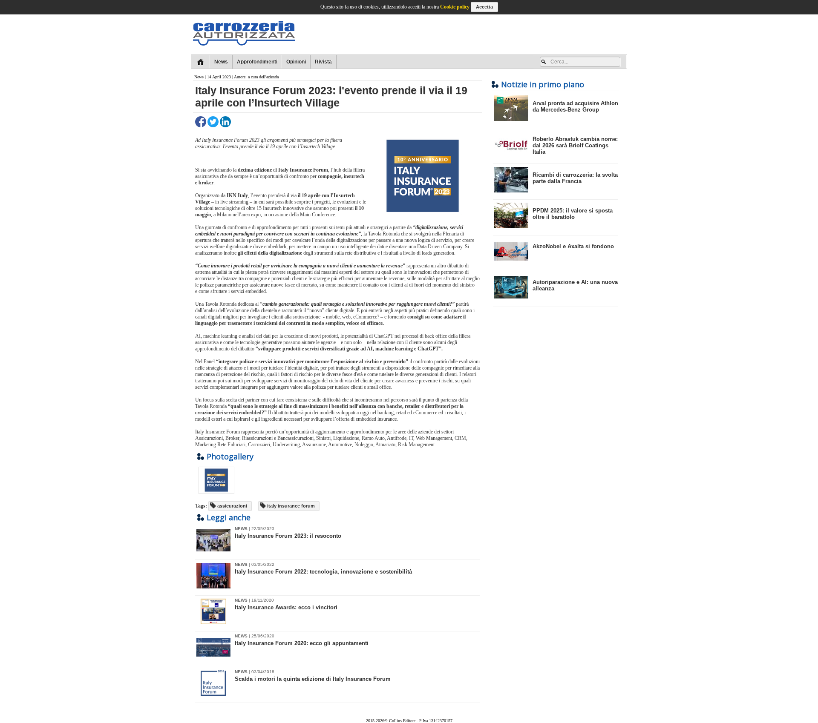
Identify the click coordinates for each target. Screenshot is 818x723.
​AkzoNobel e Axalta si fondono (573, 246)
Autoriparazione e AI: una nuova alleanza (575, 285)
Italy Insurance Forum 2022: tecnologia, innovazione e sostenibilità (323, 571)
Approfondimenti (257, 62)
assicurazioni (231, 505)
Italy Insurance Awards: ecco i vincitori (286, 607)
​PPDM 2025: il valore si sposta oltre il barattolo (573, 213)
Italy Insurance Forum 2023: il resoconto (288, 536)
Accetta (484, 6)
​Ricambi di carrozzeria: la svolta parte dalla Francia (575, 178)
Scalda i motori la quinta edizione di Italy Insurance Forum (313, 679)
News (221, 62)
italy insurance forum (290, 505)
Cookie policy (454, 7)
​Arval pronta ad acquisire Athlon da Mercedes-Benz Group (575, 106)
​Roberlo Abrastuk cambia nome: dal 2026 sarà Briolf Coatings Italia (575, 145)
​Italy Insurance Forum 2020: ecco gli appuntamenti (302, 643)
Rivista (323, 62)
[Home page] (200, 62)
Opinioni (296, 62)
